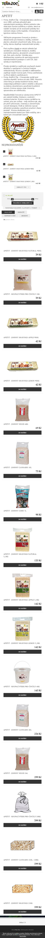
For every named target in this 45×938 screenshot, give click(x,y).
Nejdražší (21, 212)
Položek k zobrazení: (22, 203)
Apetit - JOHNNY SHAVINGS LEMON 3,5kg (19, 181)
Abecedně (24, 216)
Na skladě (9, 195)
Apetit (17, 49)
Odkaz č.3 (22, 922)
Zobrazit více (21, 187)
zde (42, 934)
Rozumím (23, 936)
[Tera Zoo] (11, 3)
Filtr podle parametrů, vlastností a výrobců (21, 208)
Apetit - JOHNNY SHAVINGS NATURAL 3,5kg (19, 156)
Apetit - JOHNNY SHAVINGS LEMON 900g (18, 169)
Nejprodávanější (10, 216)
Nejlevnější (8, 212)
